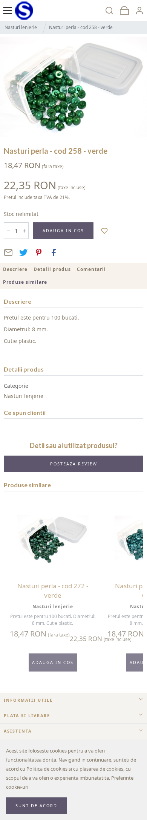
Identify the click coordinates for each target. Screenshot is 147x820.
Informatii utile (28, 700)
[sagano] (24, 10)
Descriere (15, 269)
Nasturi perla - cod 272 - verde (52, 590)
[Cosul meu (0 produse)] (124, 10)
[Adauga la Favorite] (104, 230)
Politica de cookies (46, 768)
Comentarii (91, 269)
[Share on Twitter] (23, 252)
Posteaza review (73, 464)
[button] (139, 10)
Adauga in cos (63, 230)
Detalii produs (52, 269)
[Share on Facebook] (53, 252)
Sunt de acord (36, 805)
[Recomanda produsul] (8, 252)
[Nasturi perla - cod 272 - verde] (53, 539)
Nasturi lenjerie (21, 27)
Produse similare (25, 282)
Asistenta (18, 731)
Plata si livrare (27, 715)
